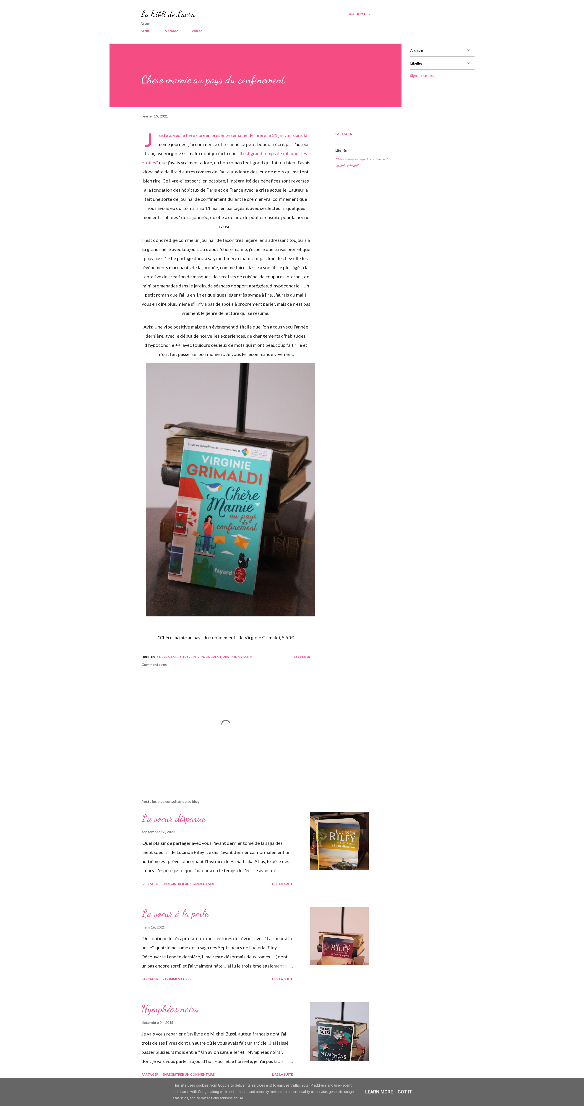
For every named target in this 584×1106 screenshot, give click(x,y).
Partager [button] (343, 134)
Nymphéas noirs (169, 1009)
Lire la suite (282, 884)
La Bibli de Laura (168, 14)
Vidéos (197, 31)
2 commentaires (176, 979)
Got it (405, 1092)
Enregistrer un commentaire (188, 884)
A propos (171, 31)
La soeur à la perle (174, 913)
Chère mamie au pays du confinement (361, 159)
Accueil (146, 31)
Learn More (379, 1092)
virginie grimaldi (346, 165)
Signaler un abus (422, 75)
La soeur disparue (173, 818)
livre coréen (198, 135)
